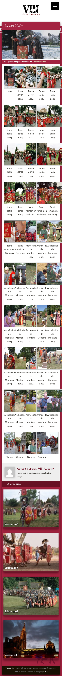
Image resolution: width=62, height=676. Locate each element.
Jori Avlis (45, 672)
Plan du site (9, 668)
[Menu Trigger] (55, 6)
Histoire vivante (40, 62)
